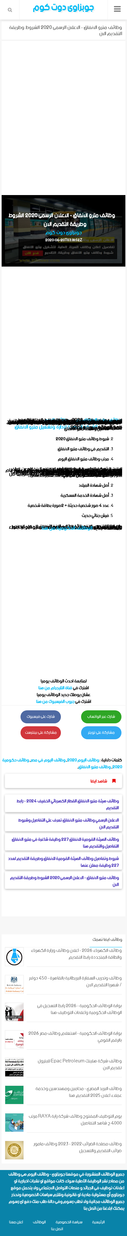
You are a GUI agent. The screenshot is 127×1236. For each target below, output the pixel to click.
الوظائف (39, 1222)
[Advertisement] (63, 116)
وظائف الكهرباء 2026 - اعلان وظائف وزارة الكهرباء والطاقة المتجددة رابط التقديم (76, 954)
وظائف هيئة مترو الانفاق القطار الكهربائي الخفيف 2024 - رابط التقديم (68, 804)
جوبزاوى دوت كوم (64, 233)
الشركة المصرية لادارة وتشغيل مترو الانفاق (56, 427)
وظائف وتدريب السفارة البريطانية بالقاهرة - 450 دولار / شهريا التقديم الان (75, 982)
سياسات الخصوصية (37, 1195)
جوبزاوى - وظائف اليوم (46, 1174)
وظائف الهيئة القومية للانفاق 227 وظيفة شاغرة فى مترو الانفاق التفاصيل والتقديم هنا (65, 843)
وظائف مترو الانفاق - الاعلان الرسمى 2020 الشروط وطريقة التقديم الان (64, 881)
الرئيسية (98, 1222)
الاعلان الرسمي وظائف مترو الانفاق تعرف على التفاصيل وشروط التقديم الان (68, 824)
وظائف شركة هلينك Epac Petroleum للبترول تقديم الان (80, 1065)
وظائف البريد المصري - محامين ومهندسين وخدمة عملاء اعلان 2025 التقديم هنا (78, 1092)
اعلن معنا (16, 1222)
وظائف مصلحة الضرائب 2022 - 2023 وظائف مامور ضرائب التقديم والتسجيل (78, 1147)
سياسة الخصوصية (69, 1222)
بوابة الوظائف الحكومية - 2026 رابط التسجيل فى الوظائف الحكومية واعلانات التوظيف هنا (79, 1009)
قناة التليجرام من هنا (55, 688)
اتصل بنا (90, 1208)
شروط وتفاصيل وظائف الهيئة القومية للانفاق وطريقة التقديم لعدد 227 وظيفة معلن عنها (63, 862)
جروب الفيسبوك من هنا (55, 701)
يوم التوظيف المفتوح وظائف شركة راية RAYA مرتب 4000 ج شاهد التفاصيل (75, 1120)
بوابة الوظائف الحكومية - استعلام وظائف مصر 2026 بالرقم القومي (75, 1037)
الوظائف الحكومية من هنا (67, 528)
